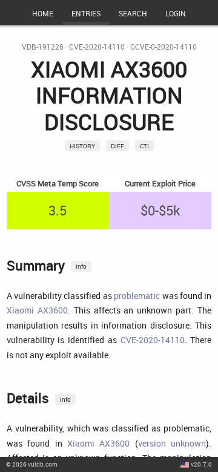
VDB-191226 (43, 47)
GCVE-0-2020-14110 (163, 47)
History (82, 146)
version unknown (172, 443)
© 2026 (32, 464)
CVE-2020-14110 (97, 47)
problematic (137, 295)
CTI (144, 146)
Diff (117, 146)
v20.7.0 (201, 464)
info (81, 266)
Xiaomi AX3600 (37, 310)
